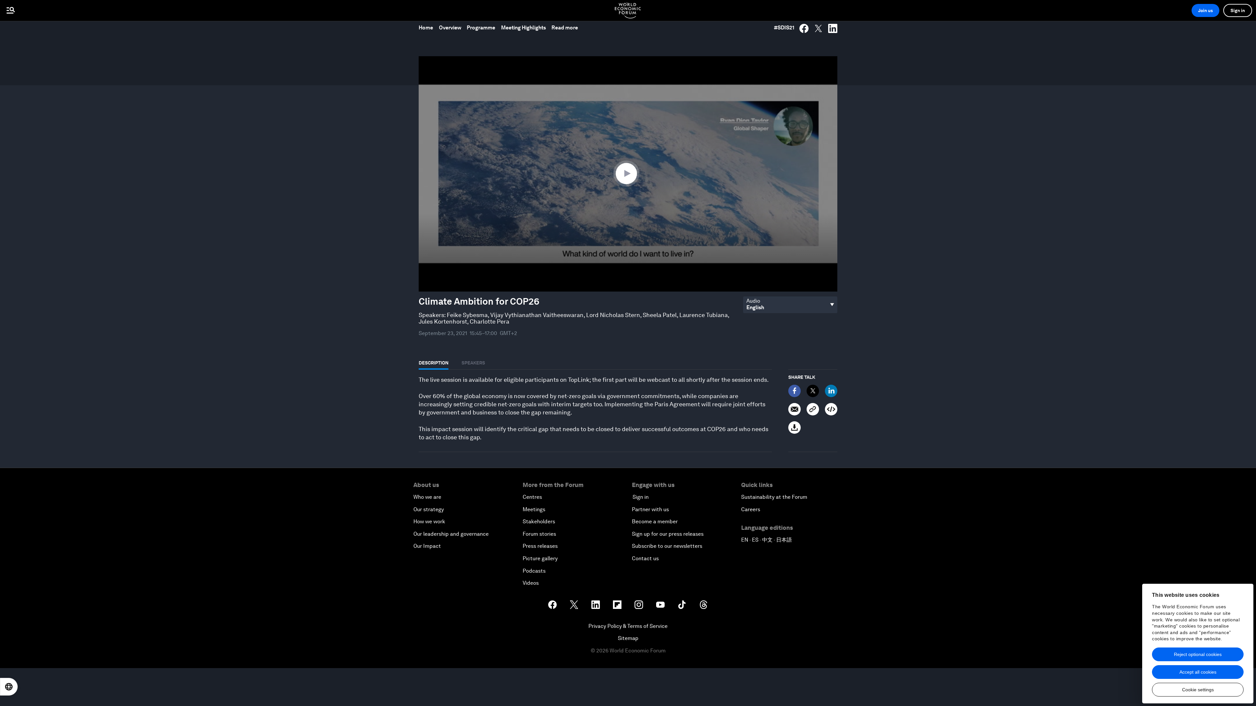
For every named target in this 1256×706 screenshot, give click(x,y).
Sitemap (628, 638)
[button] (628, 173)
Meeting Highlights (523, 28)
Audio (753, 301)
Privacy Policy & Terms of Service (628, 626)
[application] (628, 174)
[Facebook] (794, 391)
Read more (564, 28)
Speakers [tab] (473, 362)
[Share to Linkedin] (832, 28)
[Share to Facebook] (804, 28)
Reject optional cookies (1198, 654)
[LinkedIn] (831, 391)
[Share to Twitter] (818, 28)
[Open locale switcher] (8, 686)
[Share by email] (794, 409)
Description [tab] (433, 362)
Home (426, 28)
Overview (450, 28)
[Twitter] (813, 391)
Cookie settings (1198, 689)
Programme (481, 28)
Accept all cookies (1197, 672)
